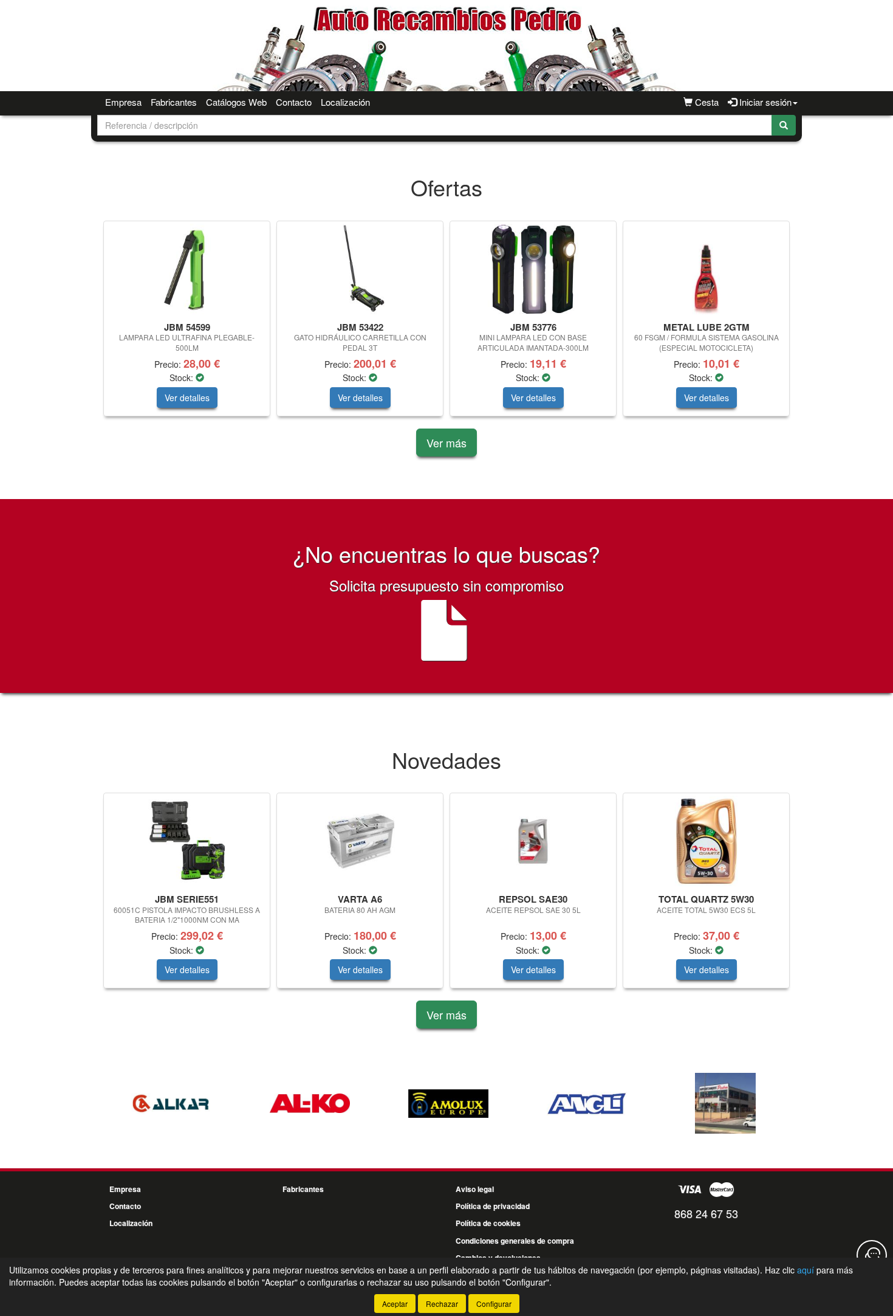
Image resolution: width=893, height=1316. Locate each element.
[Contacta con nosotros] (872, 1255)
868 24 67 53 (706, 1213)
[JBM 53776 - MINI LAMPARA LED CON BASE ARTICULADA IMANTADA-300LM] (533, 269)
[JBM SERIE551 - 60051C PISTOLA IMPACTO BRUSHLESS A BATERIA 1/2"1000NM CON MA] (187, 841)
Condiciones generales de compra (515, 1240)
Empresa (123, 101)
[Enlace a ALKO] (310, 1103)
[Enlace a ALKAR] (171, 1103)
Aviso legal (475, 1188)
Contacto (294, 101)
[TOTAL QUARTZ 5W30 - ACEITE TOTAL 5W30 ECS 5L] (706, 841)
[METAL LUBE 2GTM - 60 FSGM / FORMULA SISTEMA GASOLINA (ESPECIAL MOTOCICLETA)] (706, 269)
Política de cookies (488, 1223)
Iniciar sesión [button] (764, 101)
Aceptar (395, 1303)
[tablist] (446, 325)
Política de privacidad (493, 1206)
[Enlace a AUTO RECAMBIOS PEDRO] (725, 1103)
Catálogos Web (236, 101)
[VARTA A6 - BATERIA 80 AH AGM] (360, 841)
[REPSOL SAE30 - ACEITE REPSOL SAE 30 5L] (533, 841)
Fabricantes (174, 101)
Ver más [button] (446, 442)
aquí (805, 1270)
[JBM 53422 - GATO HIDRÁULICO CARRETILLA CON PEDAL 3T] (360, 269)
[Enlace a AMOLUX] (448, 1103)
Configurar (494, 1303)
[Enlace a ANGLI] (587, 1103)
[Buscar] (784, 125)
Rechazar (442, 1303)
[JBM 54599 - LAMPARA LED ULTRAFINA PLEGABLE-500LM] (187, 269)
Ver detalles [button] (187, 397)
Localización (345, 101)
